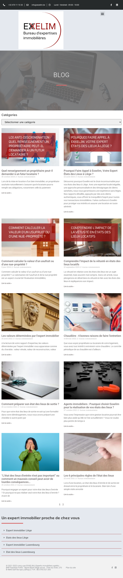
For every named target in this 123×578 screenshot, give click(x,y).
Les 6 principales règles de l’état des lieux (89, 475)
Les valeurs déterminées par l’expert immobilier (30, 335)
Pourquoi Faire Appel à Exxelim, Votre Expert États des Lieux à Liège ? (90, 172)
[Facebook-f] (111, 5)
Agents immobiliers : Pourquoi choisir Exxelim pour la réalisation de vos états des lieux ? (91, 405)
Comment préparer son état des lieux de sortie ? (30, 404)
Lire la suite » (7, 193)
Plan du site (71, 567)
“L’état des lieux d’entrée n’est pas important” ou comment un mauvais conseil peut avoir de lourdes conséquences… (30, 479)
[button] (102, 13)
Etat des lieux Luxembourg (20, 552)
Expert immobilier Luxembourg (22, 544)
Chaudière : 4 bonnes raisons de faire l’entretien (92, 335)
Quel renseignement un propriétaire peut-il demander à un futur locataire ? (27, 172)
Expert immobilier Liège (19, 530)
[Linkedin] (117, 5)
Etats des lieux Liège (17, 537)
